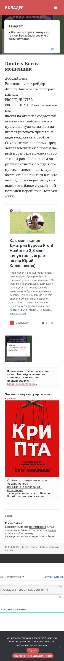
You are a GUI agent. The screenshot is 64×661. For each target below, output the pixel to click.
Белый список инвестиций (25, 496)
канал (26, 493)
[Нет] (59, 647)
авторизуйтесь (53, 576)
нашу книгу (26, 394)
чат (36, 493)
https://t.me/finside (21, 383)
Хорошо (33, 650)
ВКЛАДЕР (14, 7)
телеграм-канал (37, 526)
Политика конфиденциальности (33, 655)
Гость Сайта (31, 546)
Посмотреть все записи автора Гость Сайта (28, 536)
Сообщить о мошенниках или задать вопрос (27, 482)
